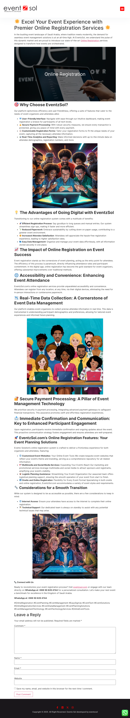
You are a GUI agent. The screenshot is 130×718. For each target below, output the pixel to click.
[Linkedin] (62, 707)
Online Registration (90, 40)
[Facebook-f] (57, 707)
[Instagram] (72, 707)
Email (17, 668)
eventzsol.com (80, 587)
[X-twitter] (67, 707)
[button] (122, 9)
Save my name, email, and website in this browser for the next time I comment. (55, 689)
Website (18, 678)
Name (17, 658)
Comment (19, 626)
